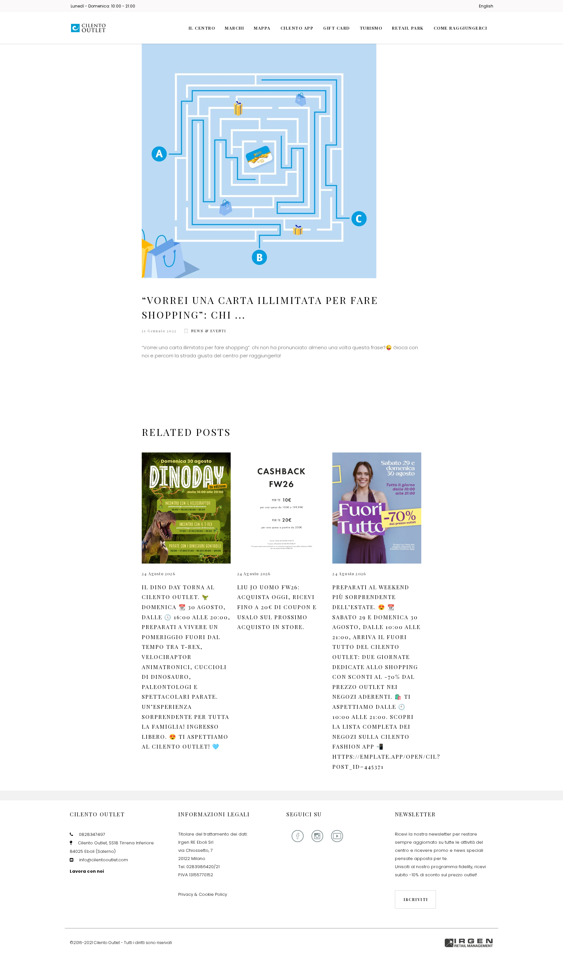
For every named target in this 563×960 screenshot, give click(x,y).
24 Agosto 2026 (158, 573)
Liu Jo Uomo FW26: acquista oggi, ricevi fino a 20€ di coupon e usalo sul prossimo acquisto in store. (277, 606)
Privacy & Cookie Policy (202, 894)
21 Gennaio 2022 (159, 330)
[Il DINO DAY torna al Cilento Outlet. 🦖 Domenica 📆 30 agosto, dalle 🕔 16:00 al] (186, 508)
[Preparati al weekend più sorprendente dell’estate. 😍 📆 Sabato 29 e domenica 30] (376, 508)
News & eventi (208, 330)
